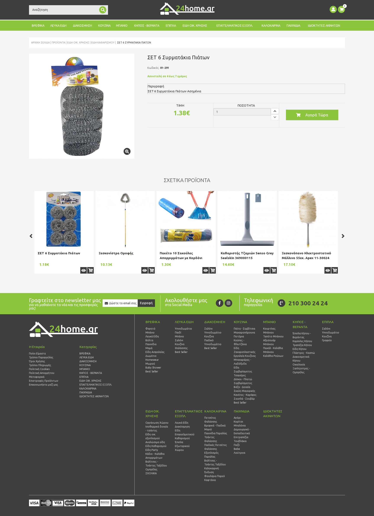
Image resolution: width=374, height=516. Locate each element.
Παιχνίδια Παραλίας (215, 433)
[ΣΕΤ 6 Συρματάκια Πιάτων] (81, 106)
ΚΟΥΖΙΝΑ (104, 25)
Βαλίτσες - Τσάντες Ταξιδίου (156, 463)
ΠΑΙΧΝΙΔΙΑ (293, 25)
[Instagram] (228, 303)
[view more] (83, 270)
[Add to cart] (90, 270)
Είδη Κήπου (299, 349)
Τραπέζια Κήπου (302, 345)
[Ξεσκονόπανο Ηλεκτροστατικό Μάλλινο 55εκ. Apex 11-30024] (308, 219)
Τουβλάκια (240, 441)
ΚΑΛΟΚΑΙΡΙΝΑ (271, 25)
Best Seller (151, 371)
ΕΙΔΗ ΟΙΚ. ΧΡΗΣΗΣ (195, 25)
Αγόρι (237, 417)
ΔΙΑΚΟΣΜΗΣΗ (82, 25)
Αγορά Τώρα (316, 115)
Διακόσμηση (182, 426)
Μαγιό (208, 429)
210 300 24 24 (308, 303)
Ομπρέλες (151, 469)
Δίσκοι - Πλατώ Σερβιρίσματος (243, 381)
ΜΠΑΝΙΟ (121, 25)
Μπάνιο (150, 332)
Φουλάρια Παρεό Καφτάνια (214, 478)
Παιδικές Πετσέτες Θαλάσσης (215, 447)
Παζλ (237, 445)
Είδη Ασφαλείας (154, 352)
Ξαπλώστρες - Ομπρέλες (301, 370)
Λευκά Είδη (152, 336)
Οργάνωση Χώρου (156, 422)
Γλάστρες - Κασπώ (304, 352)
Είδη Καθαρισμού (102, 42)
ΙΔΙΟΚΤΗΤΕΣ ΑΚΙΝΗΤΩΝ (324, 25)
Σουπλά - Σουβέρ (244, 398)
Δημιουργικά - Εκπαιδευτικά (242, 431)
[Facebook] (219, 303)
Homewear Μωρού (152, 361)
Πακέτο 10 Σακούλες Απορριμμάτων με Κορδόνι (181, 255)
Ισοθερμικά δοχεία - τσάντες (156, 428)
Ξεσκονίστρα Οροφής (116, 253)
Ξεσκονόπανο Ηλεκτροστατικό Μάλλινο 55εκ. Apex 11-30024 (306, 255)
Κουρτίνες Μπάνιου (269, 330)
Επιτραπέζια (241, 437)
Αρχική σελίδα (40, 42)
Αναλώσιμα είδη (155, 442)
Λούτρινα (239, 452)
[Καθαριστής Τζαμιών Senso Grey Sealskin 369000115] (247, 219)
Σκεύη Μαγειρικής (244, 390)
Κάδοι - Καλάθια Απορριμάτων (154, 455)
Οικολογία (299, 364)
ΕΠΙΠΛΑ (171, 25)
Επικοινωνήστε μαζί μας (43, 384)
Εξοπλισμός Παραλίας (211, 454)
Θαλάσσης (181, 348)
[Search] (102, 9)
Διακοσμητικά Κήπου (301, 358)
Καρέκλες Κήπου (302, 341)
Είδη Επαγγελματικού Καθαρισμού (184, 434)
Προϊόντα (58, 42)
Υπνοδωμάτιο (183, 328)
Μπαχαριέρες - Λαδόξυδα (242, 361)
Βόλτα (149, 340)
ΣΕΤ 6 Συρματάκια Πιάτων (59, 253)
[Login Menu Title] (333, 9)
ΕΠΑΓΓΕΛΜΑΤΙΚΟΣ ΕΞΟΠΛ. (234, 25)
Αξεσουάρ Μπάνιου (269, 342)
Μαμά (148, 348)
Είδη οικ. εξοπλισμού (152, 436)
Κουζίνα (179, 344)
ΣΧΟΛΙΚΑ (151, 473)
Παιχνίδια (150, 344)
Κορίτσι (238, 421)
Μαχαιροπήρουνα (244, 332)
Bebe (237, 448)
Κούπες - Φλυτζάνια (240, 342)
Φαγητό (150, 328)
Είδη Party (151, 450)
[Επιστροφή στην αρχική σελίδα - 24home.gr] (187, 9)
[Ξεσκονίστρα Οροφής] (125, 219)
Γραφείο (327, 340)
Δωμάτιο (150, 355)
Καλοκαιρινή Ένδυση (211, 470)
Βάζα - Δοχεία (242, 387)
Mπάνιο (179, 336)
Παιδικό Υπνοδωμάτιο (212, 342)
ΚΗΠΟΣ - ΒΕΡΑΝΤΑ (146, 25)
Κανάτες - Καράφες (245, 394)
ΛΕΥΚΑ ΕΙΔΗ (58, 25)
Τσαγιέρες (240, 375)
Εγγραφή (146, 303)
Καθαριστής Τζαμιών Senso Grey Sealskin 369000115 (247, 255)
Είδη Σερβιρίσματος (243, 369)
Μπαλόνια (240, 425)
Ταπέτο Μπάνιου (273, 336)
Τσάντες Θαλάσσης (210, 439)
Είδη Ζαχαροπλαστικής (244, 350)
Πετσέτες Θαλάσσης (210, 419)
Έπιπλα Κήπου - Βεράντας (302, 335)
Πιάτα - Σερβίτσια (244, 328)
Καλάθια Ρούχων (273, 355)
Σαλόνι (179, 340)
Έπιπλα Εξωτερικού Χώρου (182, 446)
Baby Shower (153, 367)
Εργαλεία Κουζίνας (245, 355)
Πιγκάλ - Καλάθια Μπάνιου (273, 350)
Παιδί (178, 332)
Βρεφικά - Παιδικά (215, 425)
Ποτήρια (239, 336)
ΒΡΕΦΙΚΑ (38, 25)
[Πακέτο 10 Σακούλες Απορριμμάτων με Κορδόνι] (186, 219)
